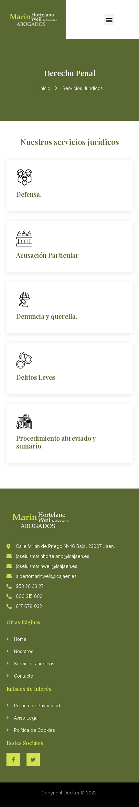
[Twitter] (33, 759)
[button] (109, 19)
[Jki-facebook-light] (13, 759)
